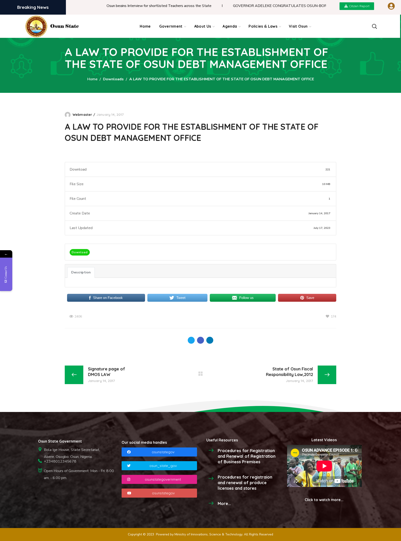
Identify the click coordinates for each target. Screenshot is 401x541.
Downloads (113, 79)
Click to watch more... (324, 499)
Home (92, 79)
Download (80, 252)
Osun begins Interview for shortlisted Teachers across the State (141, 5)
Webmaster (82, 115)
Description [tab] (81, 272)
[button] (374, 26)
